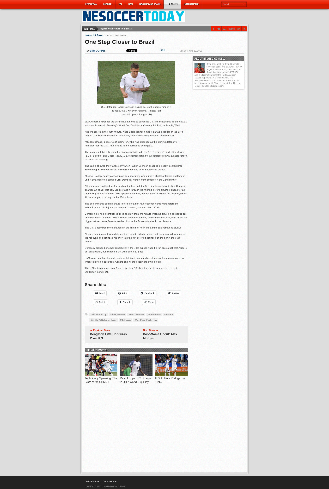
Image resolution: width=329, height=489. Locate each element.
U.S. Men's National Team (103, 319)
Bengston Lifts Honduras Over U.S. (108, 336)
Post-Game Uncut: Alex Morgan (160, 336)
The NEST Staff (109, 481)
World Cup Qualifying (146, 319)
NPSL (130, 4)
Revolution (91, 4)
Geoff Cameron (136, 314)
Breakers (107, 4)
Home (88, 35)
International (191, 4)
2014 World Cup (98, 314)
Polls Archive (92, 481)
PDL (120, 4)
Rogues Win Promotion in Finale (116, 28)
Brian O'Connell (97, 51)
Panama (168, 314)
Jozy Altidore (154, 314)
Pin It (162, 50)
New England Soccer (150, 4)
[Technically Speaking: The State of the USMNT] (101, 374)
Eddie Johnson (117, 314)
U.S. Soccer (172, 4)
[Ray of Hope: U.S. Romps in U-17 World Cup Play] (136, 374)
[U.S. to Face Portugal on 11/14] (171, 374)
